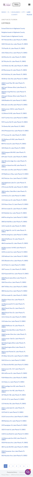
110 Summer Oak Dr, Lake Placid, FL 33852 (13, 339)
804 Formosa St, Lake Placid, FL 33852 (13, 143)
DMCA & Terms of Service (18, 474)
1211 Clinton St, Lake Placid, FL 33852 (13, 317)
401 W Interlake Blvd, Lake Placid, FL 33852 (13, 330)
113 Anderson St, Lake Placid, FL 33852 (14, 200)
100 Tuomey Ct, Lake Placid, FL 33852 (13, 269)
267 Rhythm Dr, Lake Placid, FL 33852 (13, 61)
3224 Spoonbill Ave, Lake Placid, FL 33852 (15, 273)
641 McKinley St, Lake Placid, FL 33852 (14, 74)
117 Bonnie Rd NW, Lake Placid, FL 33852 (14, 364)
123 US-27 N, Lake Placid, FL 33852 (12, 399)
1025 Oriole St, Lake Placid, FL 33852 (13, 429)
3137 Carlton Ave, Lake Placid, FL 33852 (14, 117)
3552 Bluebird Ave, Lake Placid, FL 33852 (14, 260)
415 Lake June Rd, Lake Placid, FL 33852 (14, 169)
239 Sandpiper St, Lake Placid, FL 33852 (14, 425)
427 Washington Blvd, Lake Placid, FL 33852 (13, 343)
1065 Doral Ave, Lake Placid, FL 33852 (13, 282)
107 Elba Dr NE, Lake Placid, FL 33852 (13, 395)
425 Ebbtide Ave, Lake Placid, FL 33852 (14, 213)
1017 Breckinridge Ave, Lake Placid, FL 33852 (14, 161)
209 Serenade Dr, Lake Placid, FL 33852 (14, 295)
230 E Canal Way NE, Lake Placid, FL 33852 (13, 83)
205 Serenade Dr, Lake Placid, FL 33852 (14, 208)
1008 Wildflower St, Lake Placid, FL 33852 (12, 326)
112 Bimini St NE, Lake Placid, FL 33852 (14, 113)
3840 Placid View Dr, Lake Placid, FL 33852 (13, 313)
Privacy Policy (5, 474)
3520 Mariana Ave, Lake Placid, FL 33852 (14, 442)
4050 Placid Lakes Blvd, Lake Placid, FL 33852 (13, 278)
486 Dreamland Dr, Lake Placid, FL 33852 (14, 243)
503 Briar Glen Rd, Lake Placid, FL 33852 (14, 78)
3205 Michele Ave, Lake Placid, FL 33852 (14, 44)
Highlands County (15, 13)
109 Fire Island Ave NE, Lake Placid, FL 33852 (13, 166)
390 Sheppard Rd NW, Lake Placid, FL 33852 (13, 153)
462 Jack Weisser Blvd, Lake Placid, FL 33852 (13, 88)
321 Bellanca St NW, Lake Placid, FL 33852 (12, 140)
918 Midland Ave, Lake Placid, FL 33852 (14, 377)
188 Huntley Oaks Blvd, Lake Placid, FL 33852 (14, 192)
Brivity (15, 472)
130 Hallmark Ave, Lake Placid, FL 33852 (14, 256)
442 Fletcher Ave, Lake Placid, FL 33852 (14, 178)
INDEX (3, 12)
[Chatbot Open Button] (28, 472)
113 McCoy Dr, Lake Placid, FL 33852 (13, 195)
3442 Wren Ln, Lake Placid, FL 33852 (13, 360)
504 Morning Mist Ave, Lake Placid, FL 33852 (13, 92)
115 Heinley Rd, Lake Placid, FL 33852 (13, 403)
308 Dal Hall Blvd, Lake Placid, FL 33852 (14, 221)
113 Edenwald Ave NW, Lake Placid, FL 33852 (13, 438)
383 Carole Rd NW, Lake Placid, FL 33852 (14, 447)
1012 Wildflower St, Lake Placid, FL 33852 (12, 239)
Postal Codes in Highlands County (12, 36)
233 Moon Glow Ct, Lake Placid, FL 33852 (14, 204)
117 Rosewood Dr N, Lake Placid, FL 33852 (13, 304)
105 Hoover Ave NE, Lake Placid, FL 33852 (12, 391)
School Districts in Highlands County (13, 28)
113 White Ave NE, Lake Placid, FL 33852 (14, 65)
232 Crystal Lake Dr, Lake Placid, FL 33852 (12, 408)
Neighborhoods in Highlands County (13, 32)
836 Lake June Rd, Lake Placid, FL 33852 (14, 104)
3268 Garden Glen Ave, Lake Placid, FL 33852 (13, 335)
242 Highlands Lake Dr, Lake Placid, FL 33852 (13, 183)
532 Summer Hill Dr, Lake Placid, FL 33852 (12, 109)
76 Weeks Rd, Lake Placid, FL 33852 (13, 126)
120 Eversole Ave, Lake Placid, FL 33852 (14, 252)
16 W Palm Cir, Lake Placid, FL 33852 (13, 265)
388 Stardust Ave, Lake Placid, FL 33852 (14, 291)
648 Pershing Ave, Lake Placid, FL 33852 (14, 217)
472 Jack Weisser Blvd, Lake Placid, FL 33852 (13, 96)
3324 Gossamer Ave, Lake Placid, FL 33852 (13, 451)
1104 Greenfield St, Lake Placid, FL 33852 (14, 434)
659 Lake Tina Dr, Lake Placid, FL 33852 (14, 156)
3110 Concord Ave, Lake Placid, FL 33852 (14, 416)
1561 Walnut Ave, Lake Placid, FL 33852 (14, 52)
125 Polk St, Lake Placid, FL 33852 (12, 412)
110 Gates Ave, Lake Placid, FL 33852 (13, 321)
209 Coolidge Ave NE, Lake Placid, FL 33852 (13, 386)
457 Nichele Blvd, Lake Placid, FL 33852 (14, 39)
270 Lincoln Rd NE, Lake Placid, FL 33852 (14, 187)
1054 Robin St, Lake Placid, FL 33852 (13, 148)
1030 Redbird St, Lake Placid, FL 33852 (13, 100)
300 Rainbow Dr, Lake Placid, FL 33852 (13, 421)
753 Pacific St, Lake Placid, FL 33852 (13, 48)
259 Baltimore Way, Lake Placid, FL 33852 (14, 174)
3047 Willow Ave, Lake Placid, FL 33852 (14, 286)
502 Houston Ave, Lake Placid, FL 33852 (14, 455)
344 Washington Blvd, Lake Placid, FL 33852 (13, 348)
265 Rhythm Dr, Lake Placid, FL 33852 (13, 57)
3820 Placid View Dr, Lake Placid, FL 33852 (13, 309)
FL (8, 12)
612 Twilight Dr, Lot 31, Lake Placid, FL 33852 (13, 231)
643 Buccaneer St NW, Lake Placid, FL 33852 (13, 248)
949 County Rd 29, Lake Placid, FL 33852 (14, 122)
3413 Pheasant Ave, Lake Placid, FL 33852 (15, 130)
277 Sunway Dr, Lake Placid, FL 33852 (13, 135)
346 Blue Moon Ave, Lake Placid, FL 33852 (12, 300)
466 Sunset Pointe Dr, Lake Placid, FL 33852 (13, 352)
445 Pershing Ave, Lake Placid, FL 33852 (14, 234)
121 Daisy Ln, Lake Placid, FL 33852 (12, 382)
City (23, 12)
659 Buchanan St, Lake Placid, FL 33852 (14, 70)
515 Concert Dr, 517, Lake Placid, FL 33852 (13, 369)
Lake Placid (29, 13)
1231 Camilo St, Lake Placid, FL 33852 (13, 226)
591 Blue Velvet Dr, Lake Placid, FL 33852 (14, 356)
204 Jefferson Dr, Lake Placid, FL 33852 (14, 373)
